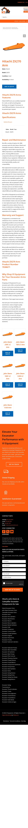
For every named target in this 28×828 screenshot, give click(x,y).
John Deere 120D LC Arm (20, 376)
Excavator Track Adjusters (9, 693)
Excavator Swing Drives (8, 675)
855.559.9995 (10, 519)
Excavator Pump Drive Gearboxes (11, 664)
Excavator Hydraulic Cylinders (10, 642)
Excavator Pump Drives (8, 666)
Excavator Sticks (6, 671)
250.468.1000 (8, 521)
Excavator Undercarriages (9, 702)
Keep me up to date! (12, 589)
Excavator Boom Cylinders (9, 623)
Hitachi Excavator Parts (8, 608)
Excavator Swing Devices (8, 673)
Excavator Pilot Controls (8, 656)
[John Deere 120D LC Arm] (20, 361)
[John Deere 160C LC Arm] (7, 361)
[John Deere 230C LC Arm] (7, 329)
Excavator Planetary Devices (9, 658)
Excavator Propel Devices (9, 660)
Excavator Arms (6, 614)
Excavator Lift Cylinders (8, 652)
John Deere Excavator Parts (9, 610)
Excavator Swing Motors (8, 679)
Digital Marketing (6, 715)
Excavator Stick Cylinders (9, 669)
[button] (24, 35)
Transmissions (6, 687)
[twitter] (7, 531)
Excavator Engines (7, 635)
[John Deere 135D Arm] (7, 392)
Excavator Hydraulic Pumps (9, 648)
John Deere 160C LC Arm (8, 376)
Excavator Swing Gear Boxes (9, 677)
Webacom (16, 715)
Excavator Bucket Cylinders (9, 625)
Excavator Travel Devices (9, 695)
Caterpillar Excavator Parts (9, 612)
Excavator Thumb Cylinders (9, 689)
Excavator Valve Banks (8, 700)
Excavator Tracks (6, 691)
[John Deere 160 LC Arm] (20, 329)
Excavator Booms (7, 621)
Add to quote (9, 86)
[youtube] (11, 531)
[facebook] (3, 531)
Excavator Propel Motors (9, 662)
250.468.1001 (7, 523)
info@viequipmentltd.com (11, 525)
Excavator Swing (6, 685)
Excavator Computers (8, 629)
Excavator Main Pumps (8, 654)
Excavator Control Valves (9, 631)
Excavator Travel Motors (8, 697)
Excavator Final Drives (8, 637)
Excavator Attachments (8, 619)
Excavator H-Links (7, 640)
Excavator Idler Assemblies (9, 650)
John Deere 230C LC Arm (8, 344)
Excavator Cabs (6, 627)
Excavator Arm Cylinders (8, 616)
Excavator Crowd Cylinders (9, 633)
